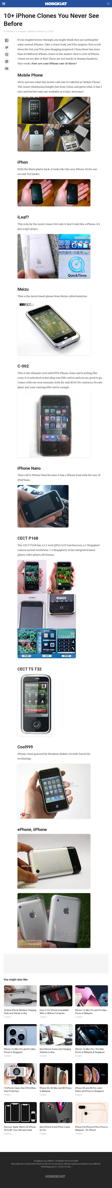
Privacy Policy (64, 1166)
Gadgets (22, 31)
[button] (7, 40)
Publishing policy (49, 1166)
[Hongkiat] (56, 3)
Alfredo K (10, 31)
